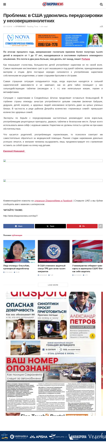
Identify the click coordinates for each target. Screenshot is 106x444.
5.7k (86, 275)
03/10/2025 (77, 275)
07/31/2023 (8, 272)
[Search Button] (101, 4)
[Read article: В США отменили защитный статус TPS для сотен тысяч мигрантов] (54, 251)
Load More (53, 285)
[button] (7, 40)
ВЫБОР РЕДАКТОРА (48, 260)
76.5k (17, 272)
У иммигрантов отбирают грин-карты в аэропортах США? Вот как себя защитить (87, 268)
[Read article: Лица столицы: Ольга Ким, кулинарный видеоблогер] (19, 251)
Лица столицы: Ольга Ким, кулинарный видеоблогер (16, 267)
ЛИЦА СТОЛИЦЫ (13, 260)
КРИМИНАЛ (20, 26)
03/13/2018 (7, 26)
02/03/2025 (43, 275)
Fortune (86, 58)
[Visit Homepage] (53, 4)
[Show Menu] (4, 4)
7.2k (51, 275)
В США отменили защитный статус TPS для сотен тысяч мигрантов (51, 268)
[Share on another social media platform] (100, 226)
